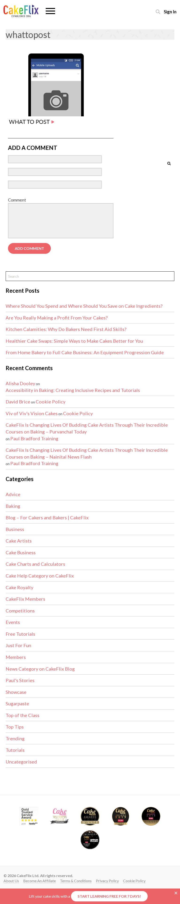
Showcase (16, 692)
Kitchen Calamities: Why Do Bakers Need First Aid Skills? (66, 329)
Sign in (170, 11)
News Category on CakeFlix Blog (40, 669)
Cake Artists (19, 540)
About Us (11, 880)
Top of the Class (22, 715)
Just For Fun (18, 645)
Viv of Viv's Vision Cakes (32, 413)
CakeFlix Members (25, 599)
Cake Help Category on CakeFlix (40, 575)
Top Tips (15, 726)
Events (13, 622)
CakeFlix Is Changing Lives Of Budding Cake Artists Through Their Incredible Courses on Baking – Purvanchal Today (87, 428)
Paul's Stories (20, 680)
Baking (13, 506)
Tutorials (15, 750)
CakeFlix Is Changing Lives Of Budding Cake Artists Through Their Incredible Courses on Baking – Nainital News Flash (87, 453)
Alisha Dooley (20, 383)
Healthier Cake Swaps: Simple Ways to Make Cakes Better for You (74, 341)
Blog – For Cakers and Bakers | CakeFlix (47, 517)
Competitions (20, 610)
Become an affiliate (39, 880)
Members (16, 657)
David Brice (18, 401)
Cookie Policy (50, 401)
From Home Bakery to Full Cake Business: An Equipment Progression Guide (85, 352)
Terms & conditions (76, 880)
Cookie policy (134, 880)
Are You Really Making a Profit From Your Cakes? (57, 317)
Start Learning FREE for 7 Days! (109, 896)
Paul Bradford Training (34, 438)
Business (15, 529)
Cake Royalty (19, 587)
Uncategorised (21, 761)
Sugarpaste (17, 703)
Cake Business (21, 552)
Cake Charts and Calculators (35, 564)
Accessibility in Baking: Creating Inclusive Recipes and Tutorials (73, 390)
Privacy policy (107, 880)
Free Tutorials (20, 634)
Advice (13, 494)
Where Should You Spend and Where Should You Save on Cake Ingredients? (84, 306)
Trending (15, 738)
